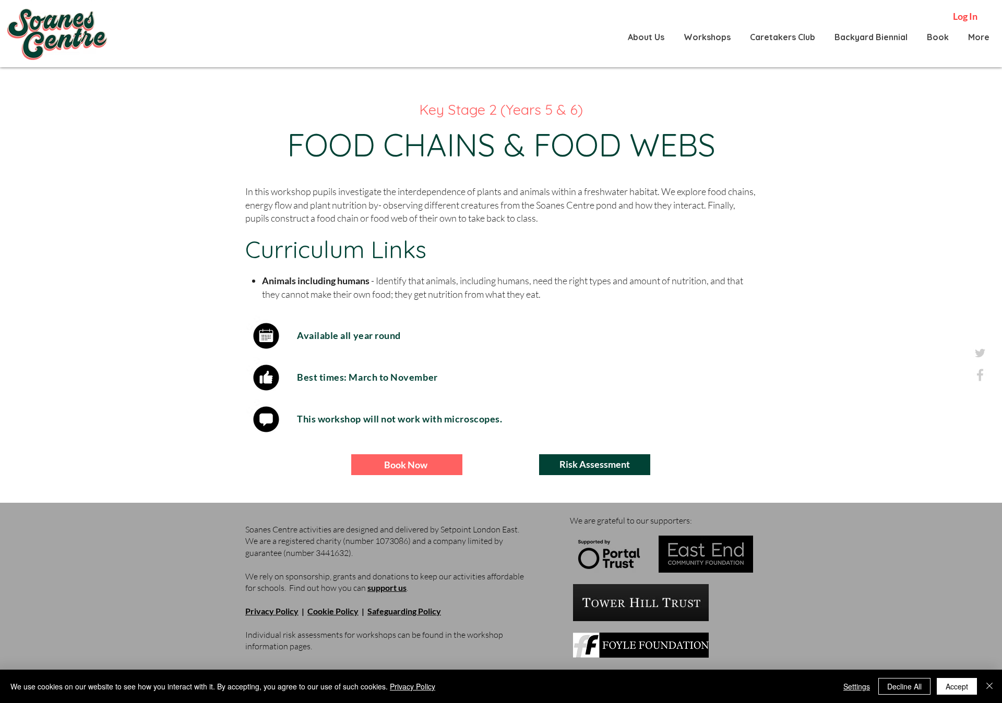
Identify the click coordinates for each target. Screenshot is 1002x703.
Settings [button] (856, 686)
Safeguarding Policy (404, 611)
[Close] (989, 686)
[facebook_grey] (980, 375)
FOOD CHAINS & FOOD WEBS (501, 144)
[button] (646, 37)
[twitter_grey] (980, 353)
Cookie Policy (333, 611)
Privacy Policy (272, 611)
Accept (957, 686)
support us (387, 587)
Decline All (904, 686)
